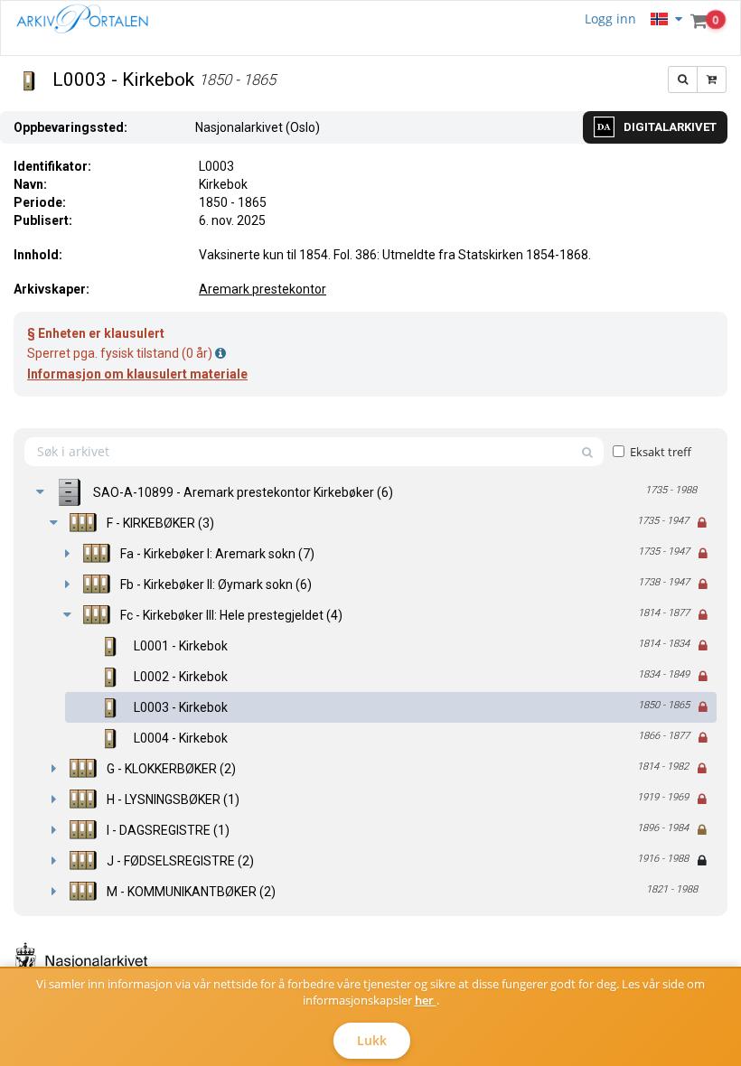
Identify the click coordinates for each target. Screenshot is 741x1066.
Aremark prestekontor (262, 289)
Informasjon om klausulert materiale (137, 374)
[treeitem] (370, 492)
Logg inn (610, 18)
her (425, 1000)
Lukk (372, 1040)
